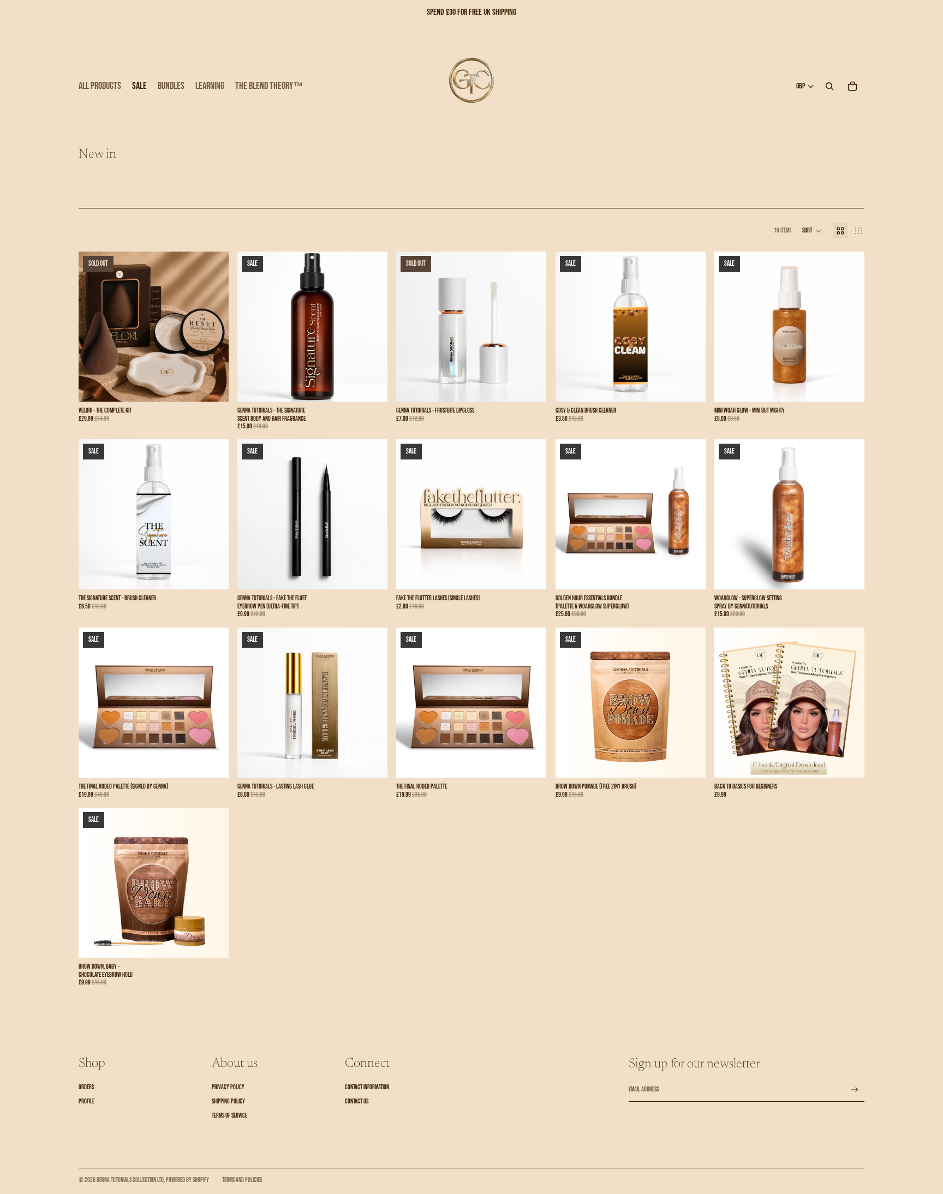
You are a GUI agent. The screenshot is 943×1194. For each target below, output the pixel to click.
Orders (86, 1087)
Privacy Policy (228, 1087)
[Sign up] (854, 1090)
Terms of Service (229, 1116)
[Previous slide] (95, 326)
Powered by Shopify (187, 1180)
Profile (86, 1101)
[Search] (829, 86)
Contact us (356, 1101)
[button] (812, 231)
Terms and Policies (242, 1180)
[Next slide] (212, 326)
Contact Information (367, 1087)
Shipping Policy (228, 1101)
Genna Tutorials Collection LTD (130, 1180)
